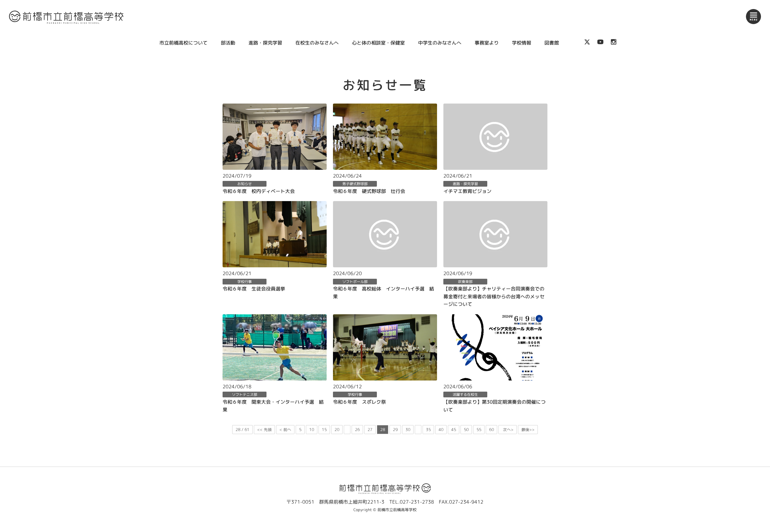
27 (370, 429)
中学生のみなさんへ (439, 42)
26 (357, 429)
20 (336, 429)
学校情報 (521, 42)
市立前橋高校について (183, 42)
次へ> (507, 429)
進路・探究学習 (265, 42)
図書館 (551, 42)
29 (395, 429)
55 (478, 429)
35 (428, 429)
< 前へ (285, 429)
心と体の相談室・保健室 (378, 42)
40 (441, 429)
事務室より (487, 42)
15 (324, 429)
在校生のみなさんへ (317, 42)
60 (491, 429)
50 (466, 429)
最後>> (527, 429)
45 (453, 429)
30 (407, 429)
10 (311, 429)
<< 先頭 (264, 429)
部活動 (228, 42)
